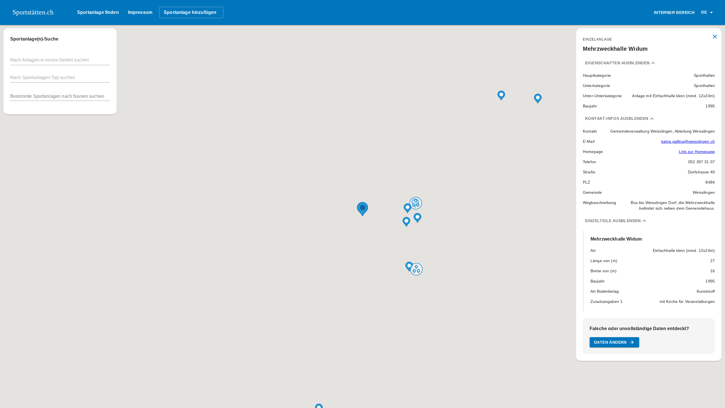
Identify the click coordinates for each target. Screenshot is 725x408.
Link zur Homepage (697, 151)
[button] (708, 12)
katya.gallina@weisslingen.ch (688, 141)
